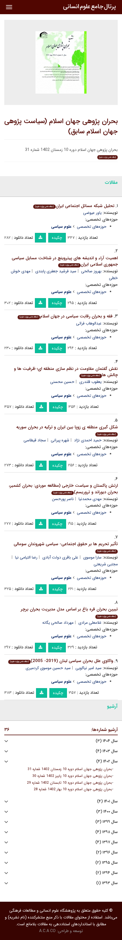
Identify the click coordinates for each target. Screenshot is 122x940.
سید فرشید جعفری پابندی (55, 271)
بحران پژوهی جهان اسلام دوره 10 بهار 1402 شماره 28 (73, 789)
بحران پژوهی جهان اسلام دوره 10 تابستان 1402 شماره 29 (69, 783)
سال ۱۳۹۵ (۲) (106, 863)
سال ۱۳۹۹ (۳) (106, 822)
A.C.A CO (47, 931)
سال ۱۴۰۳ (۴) (107, 751)
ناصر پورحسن (63, 499)
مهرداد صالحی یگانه (57, 622)
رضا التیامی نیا (26, 557)
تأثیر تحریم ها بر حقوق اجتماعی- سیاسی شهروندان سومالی (66, 547)
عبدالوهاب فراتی (89, 323)
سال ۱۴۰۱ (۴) (107, 801)
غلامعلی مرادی (90, 622)
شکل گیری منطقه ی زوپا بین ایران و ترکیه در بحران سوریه (67, 430)
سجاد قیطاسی (35, 440)
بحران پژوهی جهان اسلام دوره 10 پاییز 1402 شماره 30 (72, 776)
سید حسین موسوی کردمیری (48, 668)
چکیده (57, 238)
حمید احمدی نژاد (88, 440)
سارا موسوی (92, 557)
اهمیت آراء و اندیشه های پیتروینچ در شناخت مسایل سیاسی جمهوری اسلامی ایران (65, 261)
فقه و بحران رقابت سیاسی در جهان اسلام (66, 316)
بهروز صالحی (91, 271)
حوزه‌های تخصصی (91, 227)
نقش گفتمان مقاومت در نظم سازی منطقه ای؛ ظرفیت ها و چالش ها (66, 372)
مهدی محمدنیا (90, 499)
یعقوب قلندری (90, 382)
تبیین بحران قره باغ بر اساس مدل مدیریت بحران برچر (69, 612)
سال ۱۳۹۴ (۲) (107, 873)
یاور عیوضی (92, 213)
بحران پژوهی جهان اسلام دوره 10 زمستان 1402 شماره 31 (70, 769)
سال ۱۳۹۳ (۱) (107, 883)
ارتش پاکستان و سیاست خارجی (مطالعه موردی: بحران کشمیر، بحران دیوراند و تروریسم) (63, 489)
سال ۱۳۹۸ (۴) (106, 832)
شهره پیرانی (60, 440)
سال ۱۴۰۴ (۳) (107, 741)
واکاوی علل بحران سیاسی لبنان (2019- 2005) (61, 660)
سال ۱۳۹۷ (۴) (106, 842)
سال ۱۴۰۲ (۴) (107, 761)
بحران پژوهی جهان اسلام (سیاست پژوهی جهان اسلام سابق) (61, 126)
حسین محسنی (62, 382)
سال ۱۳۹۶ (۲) (107, 852)
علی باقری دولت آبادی (60, 557)
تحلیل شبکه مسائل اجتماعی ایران (74, 206)
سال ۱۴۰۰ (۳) (107, 812)
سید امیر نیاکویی (88, 668)
